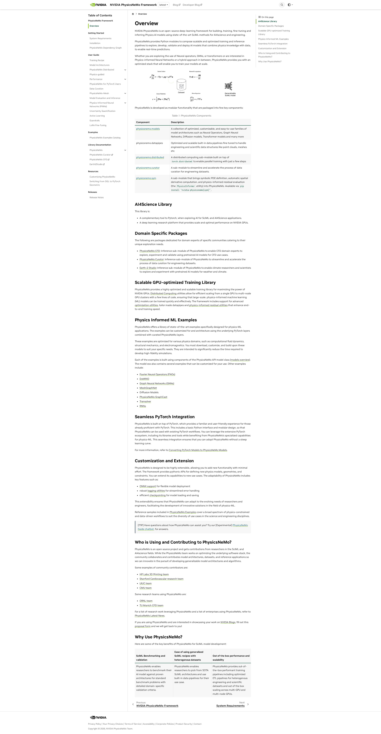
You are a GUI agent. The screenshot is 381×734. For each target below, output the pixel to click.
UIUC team (146, 583)
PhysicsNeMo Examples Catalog (105, 137)
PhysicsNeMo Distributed (102, 69)
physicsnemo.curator (148, 167)
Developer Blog (191, 4)
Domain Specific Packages (271, 26)
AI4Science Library (267, 21)
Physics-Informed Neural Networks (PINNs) (102, 104)
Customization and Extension (272, 48)
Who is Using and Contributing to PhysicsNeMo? (274, 55)
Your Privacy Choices (113, 724)
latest (162, 4)
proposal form (143, 626)
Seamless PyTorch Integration (272, 43)
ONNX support (148, 486)
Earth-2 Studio (148, 267)
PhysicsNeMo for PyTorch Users (105, 84)
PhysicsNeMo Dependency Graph (106, 48)
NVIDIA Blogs (228, 622)
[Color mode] (290, 4)
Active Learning (97, 115)
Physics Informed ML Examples (273, 39)
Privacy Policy (94, 724)
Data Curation (96, 88)
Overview (94, 26)
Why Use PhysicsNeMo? (269, 61)
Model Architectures (99, 65)
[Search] (282, 4)
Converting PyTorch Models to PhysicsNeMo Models (198, 450)
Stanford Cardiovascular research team (162, 578)
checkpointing (158, 495)
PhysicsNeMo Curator (100, 155)
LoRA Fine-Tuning (98, 125)
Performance (96, 79)
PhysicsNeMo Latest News (149, 615)
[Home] (133, 13)
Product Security (184, 724)
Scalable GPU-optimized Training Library (274, 32)
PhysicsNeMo (96, 150)
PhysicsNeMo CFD (98, 159)
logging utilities (156, 490)
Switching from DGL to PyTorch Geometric (105, 183)
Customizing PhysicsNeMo (102, 176)
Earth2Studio (96, 164)
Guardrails (95, 120)
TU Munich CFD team (151, 605)
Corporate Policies (165, 724)
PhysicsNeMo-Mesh (99, 93)
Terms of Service (133, 724)
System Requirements (100, 38)
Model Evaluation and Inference (105, 98)
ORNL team (146, 600)
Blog (175, 4)
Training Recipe (97, 60)
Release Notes (97, 197)
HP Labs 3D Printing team (154, 574)
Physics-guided (97, 74)
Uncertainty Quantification (102, 111)
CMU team (146, 587)
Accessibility (148, 724)
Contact (198, 724)
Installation (95, 43)
